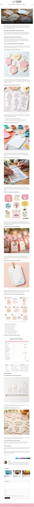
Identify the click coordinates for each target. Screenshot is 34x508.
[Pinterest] (2, 32)
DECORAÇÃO (13, 4)
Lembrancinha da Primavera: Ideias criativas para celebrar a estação (26, 476)
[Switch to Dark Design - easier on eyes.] (31, 4)
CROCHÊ (9, 4)
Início (1, 7)
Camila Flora (5, 22)
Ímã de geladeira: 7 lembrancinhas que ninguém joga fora (7, 476)
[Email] (2, 34)
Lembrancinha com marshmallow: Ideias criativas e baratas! (17, 476)
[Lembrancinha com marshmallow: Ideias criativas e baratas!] (17, 472)
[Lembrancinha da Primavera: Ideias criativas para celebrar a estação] (26, 472)
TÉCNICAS (23, 4)
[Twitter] (2, 29)
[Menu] (1, 4)
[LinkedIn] (2, 30)
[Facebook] (2, 27)
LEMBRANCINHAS (18, 4)
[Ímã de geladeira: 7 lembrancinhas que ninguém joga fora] (8, 472)
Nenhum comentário (13, 22)
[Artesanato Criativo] (17, 2)
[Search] (32, 4)
